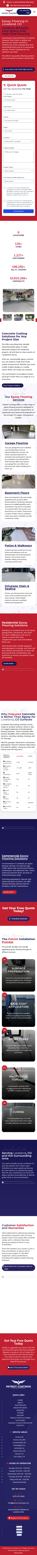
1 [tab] (3, 322)
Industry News (20, 1408)
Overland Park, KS (19, 1443)
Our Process (20, 1405)
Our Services (9, 76)
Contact (20, 1425)
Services (18, 399)
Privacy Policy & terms (20, 1418)
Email (5, 127)
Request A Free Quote (19, 1518)
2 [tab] (6, 322)
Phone (6, 117)
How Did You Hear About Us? (13, 177)
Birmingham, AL (19, 1445)
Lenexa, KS (19, 1437)
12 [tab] (3, 325)
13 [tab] (6, 325)
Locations (20, 1420)
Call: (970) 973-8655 (24, 12)
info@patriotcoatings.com (18, 1503)
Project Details (8, 148)
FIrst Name (7, 96)
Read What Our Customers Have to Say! (18, 1267)
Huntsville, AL (19, 1448)
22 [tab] (32, 325)
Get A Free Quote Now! (19, 1367)
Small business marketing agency (18, 1550)
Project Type (8, 167)
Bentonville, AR (19, 1451)
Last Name (7, 107)
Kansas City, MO (19, 1440)
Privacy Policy (18, 1553)
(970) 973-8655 (18, 1496)
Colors (20, 1413)
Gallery (20, 1415)
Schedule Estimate (19, 919)
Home (20, 1400)
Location (7, 138)
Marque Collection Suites (20, 1423)
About (20, 1403)
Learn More (8, 664)
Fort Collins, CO (19, 1457)
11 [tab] (32, 322)
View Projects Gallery (11, 385)
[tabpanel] (7, 317)
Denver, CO (19, 1454)
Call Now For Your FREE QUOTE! (19, 69)
